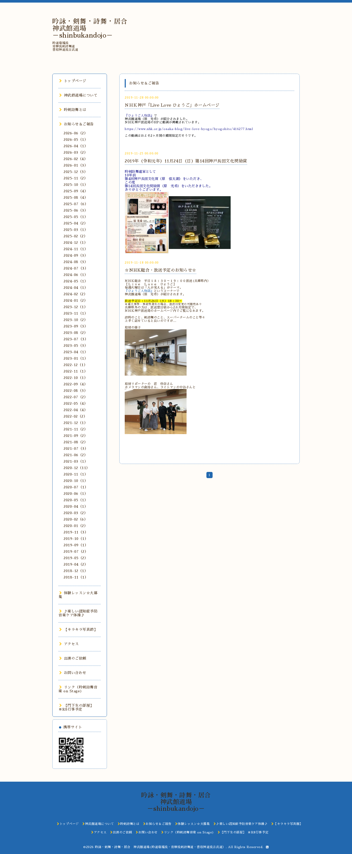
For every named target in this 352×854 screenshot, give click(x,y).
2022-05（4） (76, 403)
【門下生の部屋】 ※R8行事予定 (77, 707)
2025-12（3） (76, 172)
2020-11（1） (76, 474)
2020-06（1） (76, 493)
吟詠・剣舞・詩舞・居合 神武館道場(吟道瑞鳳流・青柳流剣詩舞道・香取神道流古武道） (160, 847)
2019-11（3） (76, 532)
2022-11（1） (76, 371)
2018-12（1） (76, 571)
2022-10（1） (76, 377)
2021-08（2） (76, 442)
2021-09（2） (76, 435)
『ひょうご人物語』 (139, 290)
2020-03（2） (76, 513)
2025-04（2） (76, 223)
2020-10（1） (76, 480)
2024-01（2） (76, 300)
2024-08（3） (76, 262)
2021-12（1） (76, 423)
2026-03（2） (76, 152)
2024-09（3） (76, 255)
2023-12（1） (76, 307)
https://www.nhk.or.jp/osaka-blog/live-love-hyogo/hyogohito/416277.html (189, 129)
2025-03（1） (76, 229)
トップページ (75, 81)
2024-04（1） (76, 287)
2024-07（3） (76, 268)
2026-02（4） (76, 159)
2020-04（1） (76, 506)
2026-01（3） (76, 165)
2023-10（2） (76, 320)
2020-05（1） (76, 500)
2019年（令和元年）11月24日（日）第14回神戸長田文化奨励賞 (186, 161)
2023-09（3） (76, 326)
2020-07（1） (76, 487)
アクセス (71, 644)
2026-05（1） (76, 139)
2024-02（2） (75, 294)
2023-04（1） (76, 352)
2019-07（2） (76, 551)
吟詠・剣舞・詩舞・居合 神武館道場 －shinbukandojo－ (179, 802)
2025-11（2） (76, 178)
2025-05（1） (76, 217)
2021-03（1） (76, 461)
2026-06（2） (76, 133)
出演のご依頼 (75, 658)
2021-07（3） (76, 448)
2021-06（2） (76, 455)
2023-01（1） (76, 358)
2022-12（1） (75, 365)
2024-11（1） (76, 249)
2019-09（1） (76, 545)
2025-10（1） (76, 184)
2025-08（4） (76, 197)
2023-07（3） (76, 339)
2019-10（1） (76, 538)
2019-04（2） (76, 564)
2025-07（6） (76, 204)
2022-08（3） (76, 390)
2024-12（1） (76, 242)
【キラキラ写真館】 (80, 629)
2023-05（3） (76, 345)
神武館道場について (80, 95)
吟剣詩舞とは (75, 109)
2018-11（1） (76, 577)
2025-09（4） (76, 191)
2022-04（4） (76, 410)
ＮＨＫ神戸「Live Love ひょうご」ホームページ (172, 105)
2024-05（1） (76, 281)
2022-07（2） (76, 397)
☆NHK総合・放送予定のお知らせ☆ (160, 270)
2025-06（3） (76, 210)
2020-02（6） (76, 519)
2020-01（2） (76, 526)
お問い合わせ (75, 673)
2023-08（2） (76, 332)
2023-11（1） (76, 313)
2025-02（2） (75, 236)
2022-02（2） (75, 416)
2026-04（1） (76, 146)
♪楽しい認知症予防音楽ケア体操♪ (77, 613)
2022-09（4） (76, 384)
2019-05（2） (76, 558)
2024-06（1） (76, 275)
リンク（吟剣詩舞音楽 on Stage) (77, 689)
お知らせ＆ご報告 (79, 124)
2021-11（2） (76, 429)
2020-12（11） (77, 468)
